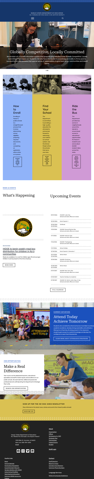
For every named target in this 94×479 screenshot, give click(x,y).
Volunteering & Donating (12, 474)
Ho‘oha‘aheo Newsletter (12, 466)
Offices (51, 434)
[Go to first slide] (91, 45)
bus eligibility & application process (76, 161)
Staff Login (52, 449)
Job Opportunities (12, 361)
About (51, 429)
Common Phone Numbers (56, 468)
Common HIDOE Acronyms (13, 476)
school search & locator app (47, 160)
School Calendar (9, 463)
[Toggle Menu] (32, 18)
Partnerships (53, 440)
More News (9, 265)
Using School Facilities (11, 472)
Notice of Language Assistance (58, 476)
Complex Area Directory (56, 466)
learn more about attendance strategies (72, 338)
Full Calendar (57, 289)
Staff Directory (53, 461)
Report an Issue (53, 463)
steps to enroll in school (17, 161)
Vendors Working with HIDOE (13, 470)
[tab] (46, 70)
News (6, 461)
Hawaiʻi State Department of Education (47, 13)
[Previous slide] (2, 45)
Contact (51, 458)
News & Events (9, 188)
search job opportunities (16, 388)
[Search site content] (63, 18)
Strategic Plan (53, 438)
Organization (53, 432)
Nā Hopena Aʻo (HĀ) (55, 436)
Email (17, 444)
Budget (51, 444)
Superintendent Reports (12, 468)
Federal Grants (53, 442)
